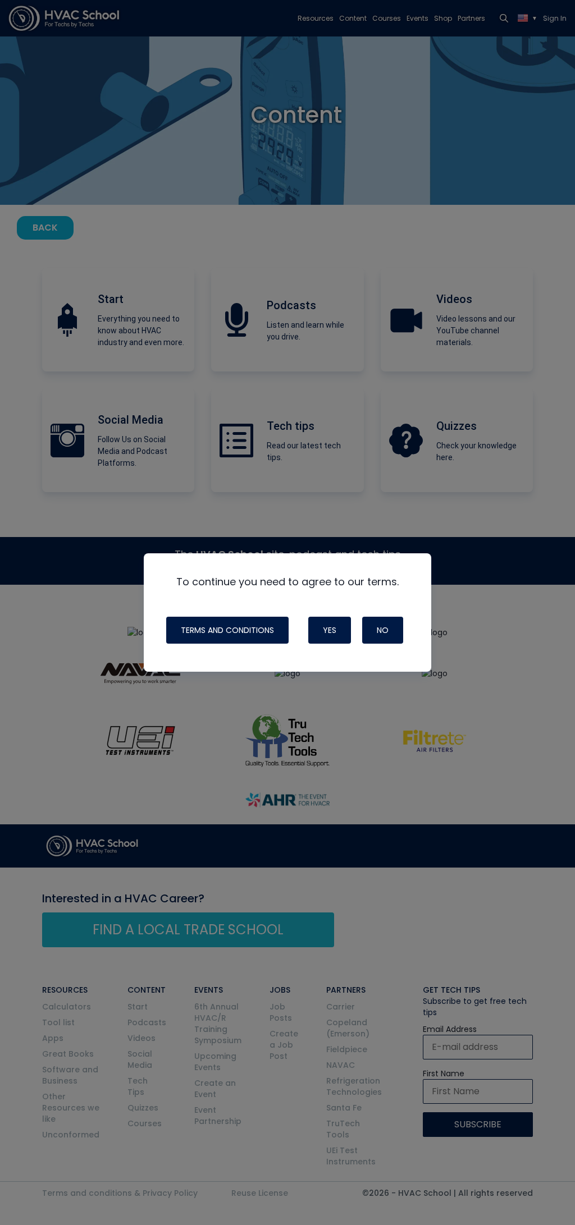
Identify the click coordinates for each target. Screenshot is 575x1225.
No (383, 630)
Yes (329, 630)
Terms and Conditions (227, 630)
